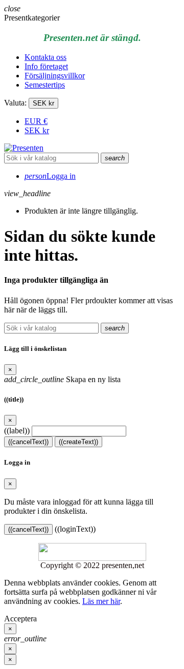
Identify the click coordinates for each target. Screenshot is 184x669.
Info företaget (46, 66)
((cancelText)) (28, 442)
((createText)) (78, 442)
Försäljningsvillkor (55, 75)
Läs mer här (101, 601)
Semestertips (45, 84)
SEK (37, 130)
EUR (36, 121)
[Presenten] (23, 147)
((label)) (17, 430)
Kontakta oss (45, 57)
